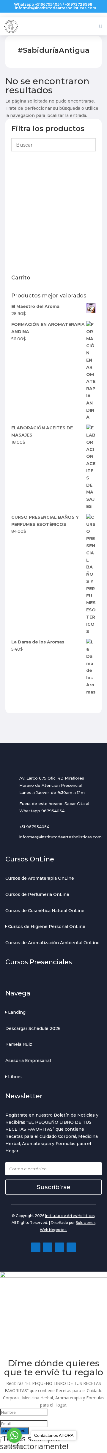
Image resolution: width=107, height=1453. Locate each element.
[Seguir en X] (71, 1247)
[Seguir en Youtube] (59, 1247)
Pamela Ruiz (18, 1044)
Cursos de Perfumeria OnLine (37, 894)
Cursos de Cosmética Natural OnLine (44, 910)
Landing (16, 1012)
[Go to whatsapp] (14, 1435)
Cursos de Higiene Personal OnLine (46, 926)
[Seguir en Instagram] (47, 1247)
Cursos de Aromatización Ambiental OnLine (52, 942)
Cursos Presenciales (38, 962)
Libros (14, 1076)
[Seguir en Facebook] (35, 1247)
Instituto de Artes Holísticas (70, 1215)
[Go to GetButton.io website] (14, 1447)
